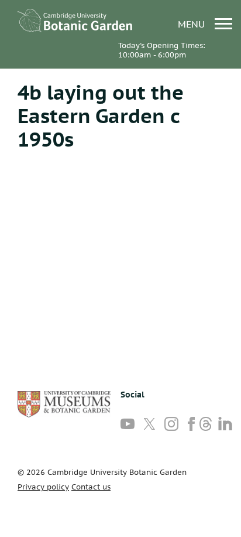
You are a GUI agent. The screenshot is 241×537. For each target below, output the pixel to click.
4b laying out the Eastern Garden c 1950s (101, 115)
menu (193, 23)
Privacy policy (43, 487)
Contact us (91, 487)
